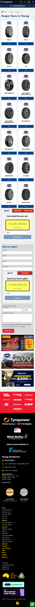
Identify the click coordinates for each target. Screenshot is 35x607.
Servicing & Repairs (7, 535)
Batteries (4, 531)
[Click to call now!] (20, 2)
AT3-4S (9, 40)
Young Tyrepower (19, 6)
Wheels (4, 520)
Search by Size (6, 512)
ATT (26, 66)
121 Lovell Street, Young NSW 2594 (17, 464)
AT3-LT (26, 40)
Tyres (4, 508)
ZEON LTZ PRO (26, 202)
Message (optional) (8, 313)
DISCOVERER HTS (9, 93)
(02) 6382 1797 (10, 467)
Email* (4, 261)
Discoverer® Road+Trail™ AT (26, 94)
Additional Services (7, 542)
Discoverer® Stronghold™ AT (9, 121)
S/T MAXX (26, 176)
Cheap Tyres (5, 569)
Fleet (3, 550)
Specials (5, 544)
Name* (5, 250)
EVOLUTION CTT (9, 149)
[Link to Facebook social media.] (17, 603)
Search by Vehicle (7, 510)
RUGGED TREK (9, 176)
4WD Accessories (7, 529)
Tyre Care (4, 516)
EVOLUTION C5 (26, 121)
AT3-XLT (9, 66)
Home (4, 12)
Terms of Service (17, 326)
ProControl (26, 149)
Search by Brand (6, 514)
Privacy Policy (6, 326)
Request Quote (8, 331)
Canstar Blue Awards (8, 565)
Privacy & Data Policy (12, 599)
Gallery (4, 555)
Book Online (6, 548)
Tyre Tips (4, 518)
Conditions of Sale (21, 599)
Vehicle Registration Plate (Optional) (9, 306)
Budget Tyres (5, 567)
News (4, 552)
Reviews (5, 557)
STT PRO (9, 202)
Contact (4, 546)
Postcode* (5, 266)
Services (5, 527)
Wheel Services (6, 539)
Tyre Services (5, 537)
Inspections (5, 533)
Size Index (5, 563)
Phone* (5, 256)
